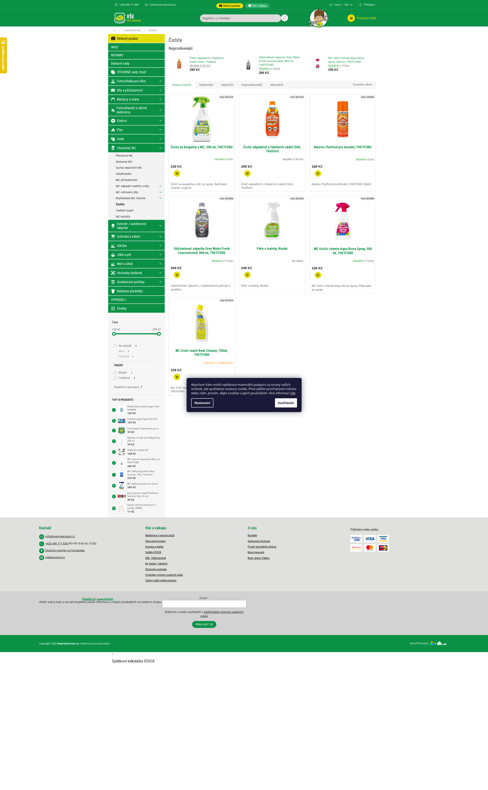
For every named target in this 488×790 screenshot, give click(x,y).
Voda (120, 139)
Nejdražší (227, 85)
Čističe (120, 204)
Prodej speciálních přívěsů (262, 546)
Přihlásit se (204, 624)
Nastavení (202, 403)
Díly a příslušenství (130, 90)
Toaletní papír (125, 210)
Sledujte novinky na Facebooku (65, 550)
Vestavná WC (124, 161)
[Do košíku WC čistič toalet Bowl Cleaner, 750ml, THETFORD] (177, 377)
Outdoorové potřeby (131, 282)
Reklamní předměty (130, 291)
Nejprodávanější (252, 85)
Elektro (122, 121)
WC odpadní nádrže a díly (132, 186)
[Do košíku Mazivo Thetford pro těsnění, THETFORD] (318, 173)
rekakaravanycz (55, 557)
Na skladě (128, 345)
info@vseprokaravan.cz (60, 536)
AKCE (114, 47)
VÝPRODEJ (118, 300)
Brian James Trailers (259, 558)
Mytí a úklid (124, 264)
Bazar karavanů (256, 552)
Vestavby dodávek (129, 273)
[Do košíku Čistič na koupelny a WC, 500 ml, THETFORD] (177, 173)
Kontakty (252, 535)
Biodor (125, 372)
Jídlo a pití (124, 255)
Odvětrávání (124, 174)
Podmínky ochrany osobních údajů (164, 574)
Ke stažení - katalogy (156, 563)
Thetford (127, 378)
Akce (124, 351)
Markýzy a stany (128, 99)
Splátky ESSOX (153, 552)
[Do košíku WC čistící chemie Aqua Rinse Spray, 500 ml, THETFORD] (318, 275)
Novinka (126, 356)
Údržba (122, 246)
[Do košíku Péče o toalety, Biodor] (247, 275)
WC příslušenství (126, 180)
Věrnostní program (155, 541)
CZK (346, 4)
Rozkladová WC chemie (130, 198)
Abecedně (276, 85)
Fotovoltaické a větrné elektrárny (131, 110)
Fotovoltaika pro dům (131, 81)
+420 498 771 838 (56, 543)
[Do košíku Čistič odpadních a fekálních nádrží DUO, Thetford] (247, 173)
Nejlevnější (206, 85)
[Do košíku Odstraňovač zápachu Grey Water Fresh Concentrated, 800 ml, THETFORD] (177, 275)
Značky (122, 308)
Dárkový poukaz (127, 38)
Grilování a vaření (128, 236)
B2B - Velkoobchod (155, 558)
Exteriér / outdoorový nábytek (131, 226)
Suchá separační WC (129, 167)
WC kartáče (123, 216)
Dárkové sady (120, 63)
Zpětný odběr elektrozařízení (160, 580)
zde (292, 393)
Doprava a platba (154, 546)
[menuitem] (229, 5)
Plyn (120, 130)
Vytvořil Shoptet (419, 643)
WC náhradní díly (127, 192)
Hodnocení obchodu (259, 541)
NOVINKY (117, 55)
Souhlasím (286, 403)
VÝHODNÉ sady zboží (131, 72)
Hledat (284, 17)
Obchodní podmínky (156, 569)
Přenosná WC (124, 155)
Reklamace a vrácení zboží (159, 535)
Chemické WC (126, 148)
